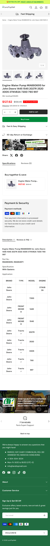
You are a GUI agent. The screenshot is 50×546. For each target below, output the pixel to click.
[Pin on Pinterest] (21, 155)
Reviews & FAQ (23, 240)
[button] (41, 7)
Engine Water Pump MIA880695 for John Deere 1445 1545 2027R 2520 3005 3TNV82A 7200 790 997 (31, 181)
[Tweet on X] (11, 155)
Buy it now (25, 119)
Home (4, 20)
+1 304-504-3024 (15, 458)
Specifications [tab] (8, 163)
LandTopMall (12, 540)
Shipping (5, 106)
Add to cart (33, 112)
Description (7, 240)
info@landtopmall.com (17, 466)
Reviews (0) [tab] (26, 163)
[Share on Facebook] (16, 155)
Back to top (25, 434)
